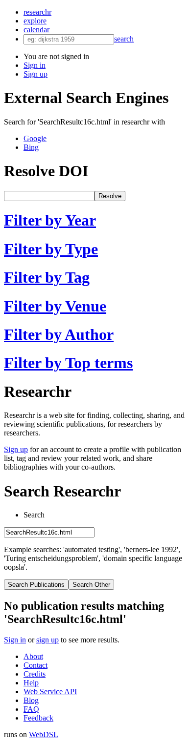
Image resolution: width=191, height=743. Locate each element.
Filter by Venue (55, 306)
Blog (31, 700)
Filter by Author (59, 334)
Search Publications (36, 584)
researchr (37, 12)
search (124, 39)
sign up (47, 640)
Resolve (109, 196)
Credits (35, 674)
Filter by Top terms (68, 363)
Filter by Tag (47, 277)
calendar (36, 29)
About (33, 656)
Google (35, 138)
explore (35, 21)
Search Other (91, 584)
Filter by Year (50, 220)
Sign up (36, 74)
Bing (31, 147)
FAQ (31, 709)
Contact (36, 665)
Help (31, 683)
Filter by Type (51, 249)
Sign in (35, 65)
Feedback (38, 718)
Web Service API (50, 691)
